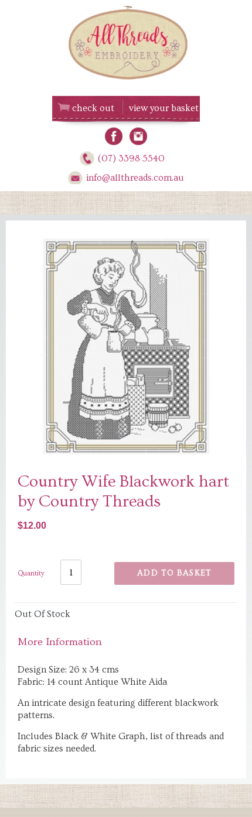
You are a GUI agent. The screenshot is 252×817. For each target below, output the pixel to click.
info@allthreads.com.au (135, 178)
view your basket (164, 108)
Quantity (31, 573)
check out (93, 108)
